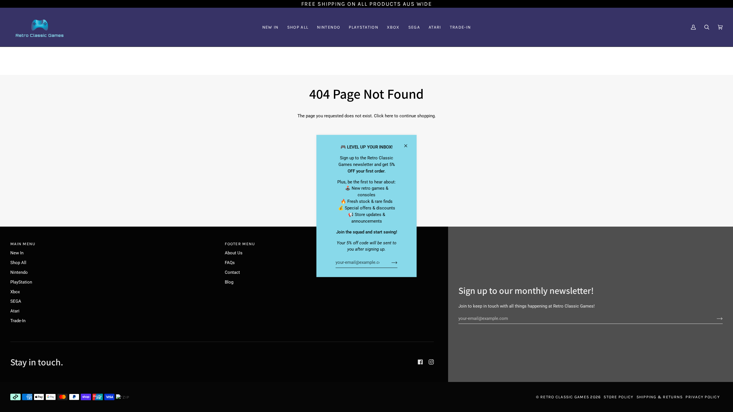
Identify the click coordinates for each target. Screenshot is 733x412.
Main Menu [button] (22, 243)
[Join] (389, 262)
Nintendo (19, 272)
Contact (232, 272)
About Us (234, 252)
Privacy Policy (702, 397)
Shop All (18, 262)
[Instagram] (431, 362)
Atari (14, 311)
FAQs (230, 262)
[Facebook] (420, 362)
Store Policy (618, 397)
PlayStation (21, 282)
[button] (328, 27)
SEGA (15, 301)
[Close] (408, 143)
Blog (229, 282)
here (389, 115)
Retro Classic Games (564, 397)
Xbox (15, 291)
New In (16, 252)
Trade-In (17, 320)
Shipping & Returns (660, 397)
